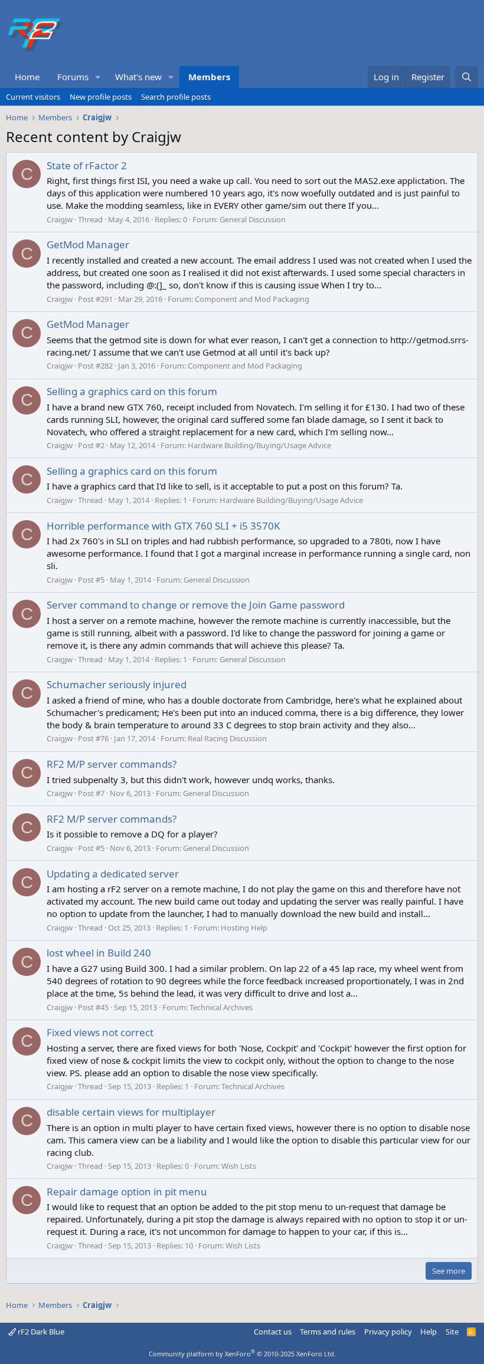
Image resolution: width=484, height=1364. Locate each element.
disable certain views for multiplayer (131, 1112)
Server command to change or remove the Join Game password (196, 605)
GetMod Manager (88, 244)
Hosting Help (244, 927)
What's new (138, 77)
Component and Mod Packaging (252, 299)
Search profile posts (176, 96)
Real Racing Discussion (227, 738)
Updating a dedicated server (113, 873)
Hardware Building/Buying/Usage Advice (259, 445)
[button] (98, 77)
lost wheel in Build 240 (99, 952)
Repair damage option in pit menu (127, 1191)
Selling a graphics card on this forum (132, 391)
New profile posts (101, 96)
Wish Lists (238, 1166)
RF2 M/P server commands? (111, 764)
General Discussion (253, 219)
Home (27, 77)
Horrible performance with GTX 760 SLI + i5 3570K (163, 526)
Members (209, 77)
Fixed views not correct (100, 1032)
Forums (73, 77)
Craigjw (60, 219)
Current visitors (33, 96)
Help (428, 1331)
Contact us (273, 1331)
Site (452, 1331)
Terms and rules (327, 1331)
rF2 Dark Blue (40, 1331)
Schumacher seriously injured (117, 684)
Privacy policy (388, 1331)
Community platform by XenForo (242, 1353)
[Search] (466, 77)
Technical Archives (221, 1007)
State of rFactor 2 (87, 165)
